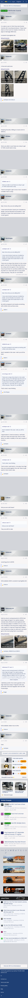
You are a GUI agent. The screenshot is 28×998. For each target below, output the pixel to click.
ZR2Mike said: (5, 181)
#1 (26, 22)
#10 (26, 369)
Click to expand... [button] (14, 679)
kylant (5, 836)
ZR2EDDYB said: (6, 344)
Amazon (23, 761)
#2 (26, 62)
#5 (26, 177)
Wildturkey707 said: (7, 667)
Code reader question (18, 758)
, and (12, 651)
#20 (26, 741)
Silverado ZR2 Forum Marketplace (18, 808)
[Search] (26, 1)
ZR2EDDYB (4, 13)
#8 (26, 285)
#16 (26, 577)
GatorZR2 (6, 808)
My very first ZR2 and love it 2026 (13, 925)
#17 (26, 614)
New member (7, 918)
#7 (26, 244)
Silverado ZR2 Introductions (10, 935)
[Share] (24, 23)
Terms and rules (5, 982)
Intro (5, 932)
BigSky (16, 767)
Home (2, 992)
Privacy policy (4, 985)
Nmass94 (6, 817)
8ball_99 (16, 773)
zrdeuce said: (5, 522)
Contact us (3, 979)
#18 (26, 662)
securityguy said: (6, 374)
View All (24, 777)
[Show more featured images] (25, 786)
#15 (26, 558)
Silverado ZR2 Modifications (10, 915)
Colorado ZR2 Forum (9, 922)
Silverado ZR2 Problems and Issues (17, 843)
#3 (26, 126)
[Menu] (1, 1)
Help (2, 989)
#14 (26, 518)
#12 (26, 455)
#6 (26, 202)
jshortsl (6, 843)
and (9, 99)
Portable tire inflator (17, 764)
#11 (26, 422)
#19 (26, 722)
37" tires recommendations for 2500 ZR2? (15, 938)
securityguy (16, 761)
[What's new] (23, 1)
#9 (26, 339)
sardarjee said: (5, 249)
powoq (5, 907)
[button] (14, 975)
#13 (26, 503)
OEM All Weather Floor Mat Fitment (15, 842)
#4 (26, 142)
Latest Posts (5, 898)
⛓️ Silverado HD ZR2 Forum (10, 941)
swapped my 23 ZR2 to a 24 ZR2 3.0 (7, 792)
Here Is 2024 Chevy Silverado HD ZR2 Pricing (19, 792)
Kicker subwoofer (17, 770)
